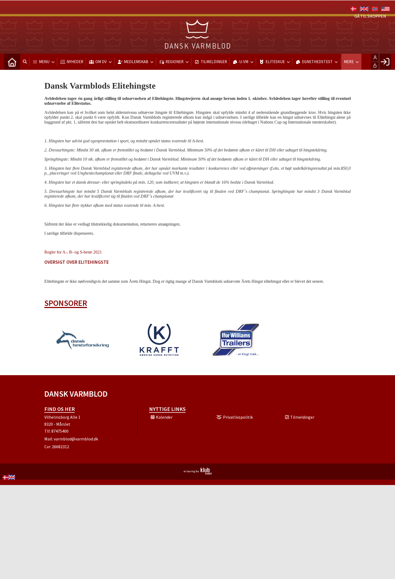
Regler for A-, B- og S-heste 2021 (73, 252)
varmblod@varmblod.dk (76, 439)
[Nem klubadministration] (197, 473)
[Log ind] (385, 62)
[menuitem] (12, 62)
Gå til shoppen (370, 16)
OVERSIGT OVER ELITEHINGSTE (76, 262)
